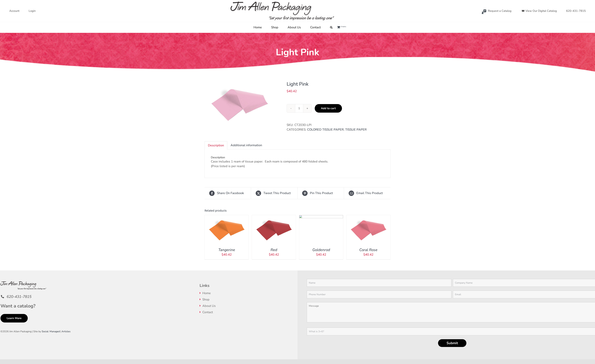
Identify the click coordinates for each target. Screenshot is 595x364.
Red (274, 249)
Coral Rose (368, 249)
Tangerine (226, 249)
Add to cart (328, 108)
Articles (66, 331)
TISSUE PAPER (356, 129)
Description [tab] (216, 145)
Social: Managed (51, 331)
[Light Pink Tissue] (243, 104)
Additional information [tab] (246, 145)
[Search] (331, 27)
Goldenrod (321, 249)
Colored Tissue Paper (325, 129)
